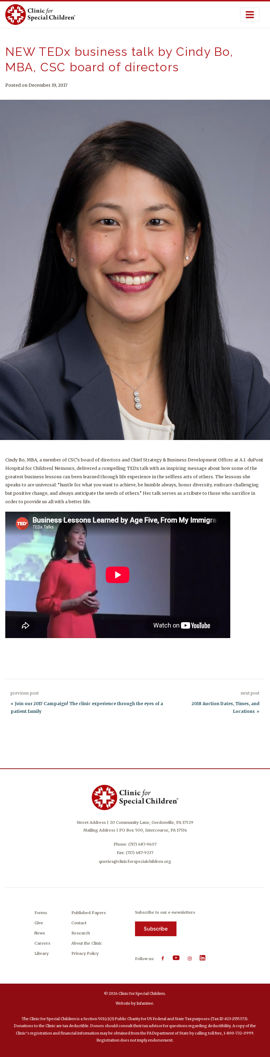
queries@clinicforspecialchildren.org (135, 861)
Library (41, 953)
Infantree (144, 1003)
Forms (40, 912)
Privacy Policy (84, 953)
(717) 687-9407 (142, 844)
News (39, 933)
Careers (42, 943)
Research (80, 933)
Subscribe (156, 929)
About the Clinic (86, 943)
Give (38, 922)
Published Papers (88, 912)
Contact (78, 922)
